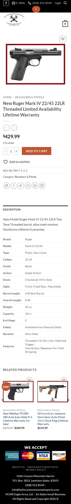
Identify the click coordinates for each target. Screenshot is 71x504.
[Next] (67, 408)
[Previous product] (14, 128)
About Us (18, 467)
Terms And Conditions (42, 467)
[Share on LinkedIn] (42, 185)
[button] (58, 3)
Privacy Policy (36, 469)
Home (7, 97)
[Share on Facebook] (13, 185)
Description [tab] (12, 209)
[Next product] (6, 128)
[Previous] (3, 408)
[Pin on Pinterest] (35, 185)
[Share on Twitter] (21, 185)
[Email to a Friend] (28, 185)
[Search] (65, 3)
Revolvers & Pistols (29, 97)
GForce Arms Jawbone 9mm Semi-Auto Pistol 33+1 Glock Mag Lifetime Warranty (52, 419)
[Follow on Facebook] (6, 3)
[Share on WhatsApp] (6, 185)
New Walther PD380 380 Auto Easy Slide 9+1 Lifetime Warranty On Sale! (17, 419)
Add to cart (37, 151)
